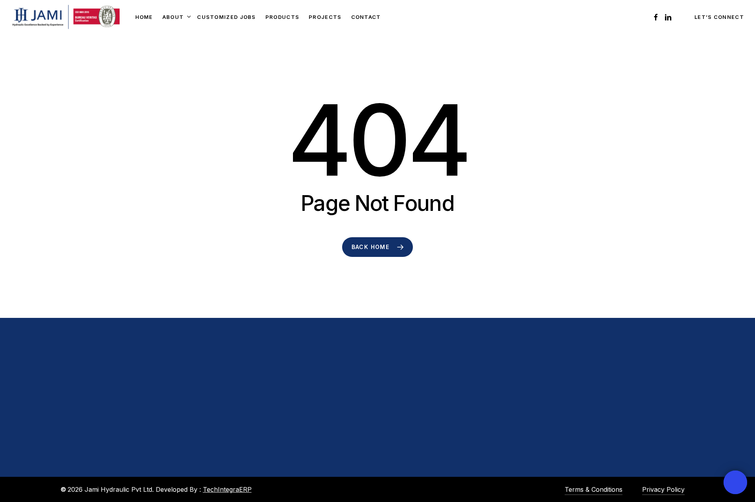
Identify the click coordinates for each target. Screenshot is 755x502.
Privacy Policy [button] (663, 489)
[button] (99, 473)
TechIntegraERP (227, 489)
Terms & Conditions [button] (593, 489)
